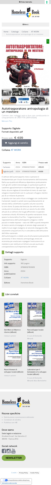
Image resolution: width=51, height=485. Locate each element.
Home (6, 32)
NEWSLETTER (14, 458)
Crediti (13, 473)
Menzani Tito (7, 121)
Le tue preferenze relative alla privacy (19, 480)
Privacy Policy (23, 473)
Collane (25, 32)
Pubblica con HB (10, 423)
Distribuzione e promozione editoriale (19, 417)
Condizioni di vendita (12, 420)
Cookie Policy (34, 473)
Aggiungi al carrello (17, 143)
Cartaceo (6, 167)
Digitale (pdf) (8, 172)
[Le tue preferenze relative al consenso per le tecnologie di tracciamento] (47, 2)
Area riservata (26, 2)
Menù (26, 24)
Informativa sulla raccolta (9, 483)
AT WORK (35, 32)
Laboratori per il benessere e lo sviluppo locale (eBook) (36, 372)
